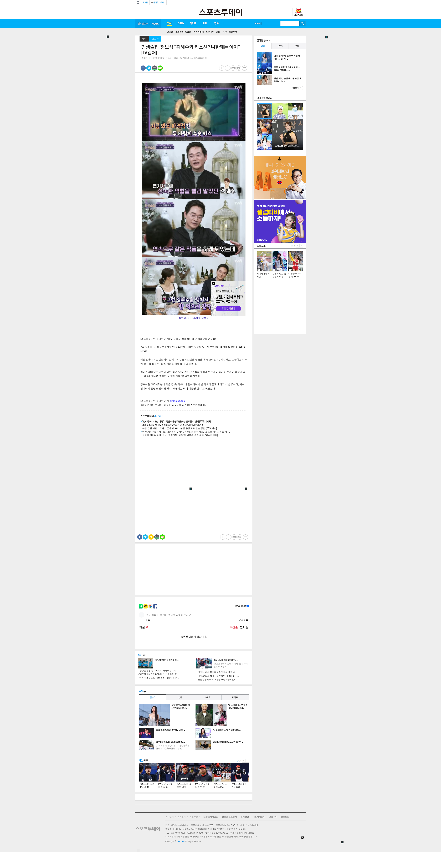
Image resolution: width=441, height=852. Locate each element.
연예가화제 (198, 32)
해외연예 (233, 32)
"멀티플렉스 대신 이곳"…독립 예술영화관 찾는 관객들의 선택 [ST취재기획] (176, 421)
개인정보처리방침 (210, 816)
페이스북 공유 (143, 68)
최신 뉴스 (155, 23)
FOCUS (257, 23)
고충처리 (273, 816)
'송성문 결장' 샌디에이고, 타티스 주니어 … (158, 670)
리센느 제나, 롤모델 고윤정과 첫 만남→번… (218, 672)
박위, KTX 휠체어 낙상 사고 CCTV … (228, 742)
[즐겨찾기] (158, 2)
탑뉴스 (152, 697)
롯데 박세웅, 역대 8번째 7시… (226, 660)
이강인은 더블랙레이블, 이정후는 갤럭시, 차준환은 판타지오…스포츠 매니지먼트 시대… (186, 431)
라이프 (193, 23)
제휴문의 (181, 816)
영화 (218, 32)
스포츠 (180, 23)
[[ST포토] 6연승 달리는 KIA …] (221, 772)
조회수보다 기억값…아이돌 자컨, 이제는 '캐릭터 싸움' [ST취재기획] (173, 425)
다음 (247, 761)
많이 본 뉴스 (142, 23)
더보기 (297, 88)
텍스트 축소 (227, 68)
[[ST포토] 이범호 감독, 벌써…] (185, 772)
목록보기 (244, 68)
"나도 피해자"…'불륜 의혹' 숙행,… (227, 730)
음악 (225, 32)
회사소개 (169, 816)
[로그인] (145, 2)
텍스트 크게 (221, 68)
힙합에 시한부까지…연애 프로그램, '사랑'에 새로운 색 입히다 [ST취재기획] (180, 435)
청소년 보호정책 (229, 816)
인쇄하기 (238, 68)
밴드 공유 (154, 68)
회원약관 (193, 816)
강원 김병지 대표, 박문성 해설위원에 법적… (218, 679)
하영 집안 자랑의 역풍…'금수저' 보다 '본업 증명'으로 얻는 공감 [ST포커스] (179, 428)
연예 (169, 23)
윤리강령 (245, 816)
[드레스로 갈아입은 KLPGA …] (287, 149)
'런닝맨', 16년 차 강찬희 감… (166, 660)
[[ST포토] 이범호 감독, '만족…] (203, 772)
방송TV (155, 38)
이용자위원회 (259, 816)
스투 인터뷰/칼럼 (183, 32)
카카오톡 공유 (151, 537)
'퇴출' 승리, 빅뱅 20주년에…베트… (170, 730)
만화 (217, 23)
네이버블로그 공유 (160, 68)
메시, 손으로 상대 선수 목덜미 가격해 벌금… (218, 676)
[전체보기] (138, 2)
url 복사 (233, 68)
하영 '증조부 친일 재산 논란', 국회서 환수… (159, 678)
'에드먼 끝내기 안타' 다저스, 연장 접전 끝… (159, 674)
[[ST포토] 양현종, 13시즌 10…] (148, 772)
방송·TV (210, 32)
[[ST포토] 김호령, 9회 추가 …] (240, 772)
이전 (243, 761)
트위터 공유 (148, 68)
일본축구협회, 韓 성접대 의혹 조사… (171, 742)
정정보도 (285, 816)
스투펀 (298, 12)
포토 (204, 23)
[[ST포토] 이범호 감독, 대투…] (166, 772)
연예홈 (170, 32)
